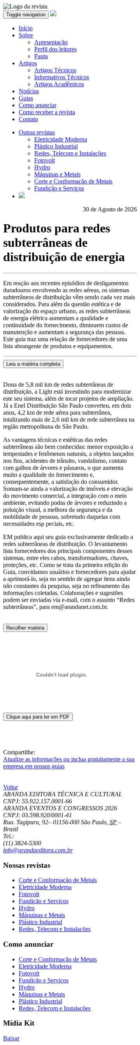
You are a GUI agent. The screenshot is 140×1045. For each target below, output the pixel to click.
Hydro (42, 167)
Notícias (29, 91)
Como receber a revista (47, 112)
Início (26, 28)
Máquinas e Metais (57, 174)
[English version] (22, 196)
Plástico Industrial (56, 146)
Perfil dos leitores (55, 49)
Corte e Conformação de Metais (73, 181)
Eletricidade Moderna (60, 139)
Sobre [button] (26, 35)
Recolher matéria (25, 628)
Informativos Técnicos (61, 77)
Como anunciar (37, 105)
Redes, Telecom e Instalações (70, 153)
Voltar (10, 787)
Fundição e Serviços (59, 188)
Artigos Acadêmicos (59, 84)
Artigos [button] (28, 63)
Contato (28, 119)
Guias (26, 98)
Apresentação (51, 42)
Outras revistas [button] (37, 132)
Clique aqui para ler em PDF (38, 717)
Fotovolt (44, 160)
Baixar (11, 1038)
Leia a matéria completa (33, 364)
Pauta (41, 56)
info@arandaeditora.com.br (38, 850)
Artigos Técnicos (55, 70)
